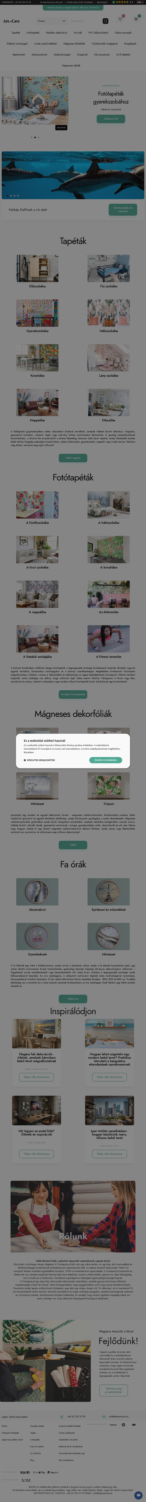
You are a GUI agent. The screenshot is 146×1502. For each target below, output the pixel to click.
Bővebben (29, 752)
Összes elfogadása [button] (106, 760)
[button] (39, 760)
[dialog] (73, 751)
